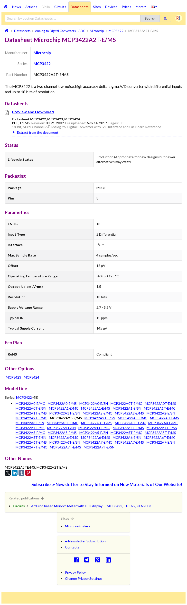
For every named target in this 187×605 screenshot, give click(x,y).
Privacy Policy (75, 572)
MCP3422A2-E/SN (161, 413)
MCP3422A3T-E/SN (130, 423)
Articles (31, 7)
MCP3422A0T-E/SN (31, 408)
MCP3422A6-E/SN (127, 437)
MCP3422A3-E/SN (30, 423)
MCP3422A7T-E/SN (99, 447)
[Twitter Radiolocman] (88, 559)
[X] (8, 473)
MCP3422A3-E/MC (132, 418)
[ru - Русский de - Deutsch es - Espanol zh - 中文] (154, 6)
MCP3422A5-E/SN (93, 433)
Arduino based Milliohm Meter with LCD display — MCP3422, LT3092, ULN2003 (91, 506)
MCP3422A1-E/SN (127, 408)
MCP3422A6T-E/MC (160, 437)
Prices (126, 7)
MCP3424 (31, 377)
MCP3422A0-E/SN (93, 403)
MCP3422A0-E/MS (62, 403)
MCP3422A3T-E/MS (96, 423)
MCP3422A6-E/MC (63, 437)
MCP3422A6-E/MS (95, 437)
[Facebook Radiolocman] (77, 559)
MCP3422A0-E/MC (30, 403)
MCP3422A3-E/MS (164, 418)
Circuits (60, 7)
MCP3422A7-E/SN (161, 442)
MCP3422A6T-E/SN (64, 442)
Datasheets (80, 7)
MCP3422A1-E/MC (63, 408)
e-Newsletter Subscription (85, 541)
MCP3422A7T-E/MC (31, 447)
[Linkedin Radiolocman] (109, 559)
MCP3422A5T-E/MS (160, 433)
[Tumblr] (21, 473)
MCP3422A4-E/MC (163, 423)
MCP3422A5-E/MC (30, 433)
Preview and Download (33, 111)
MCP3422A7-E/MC (97, 442)
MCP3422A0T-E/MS (160, 403)
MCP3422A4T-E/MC (94, 428)
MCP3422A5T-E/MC (126, 433)
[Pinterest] (28, 473)
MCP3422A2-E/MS (129, 413)
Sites (97, 7)
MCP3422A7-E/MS (129, 442)
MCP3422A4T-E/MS (128, 428)
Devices (111, 7)
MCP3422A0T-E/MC (126, 403)
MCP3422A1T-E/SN (64, 413)
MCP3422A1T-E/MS (31, 413)
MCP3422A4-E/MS (30, 428)
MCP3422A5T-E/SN (31, 437)
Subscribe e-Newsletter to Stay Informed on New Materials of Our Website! (106, 484)
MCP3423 (13, 377)
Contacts (72, 547)
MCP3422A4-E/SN (61, 428)
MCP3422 (42, 63)
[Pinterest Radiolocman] (99, 559)
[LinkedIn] (15, 473)
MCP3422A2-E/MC (97, 413)
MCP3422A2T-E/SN (99, 418)
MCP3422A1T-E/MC (160, 408)
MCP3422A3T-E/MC (62, 423)
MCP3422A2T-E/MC (31, 418)
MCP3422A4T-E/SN (162, 428)
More (142, 5)
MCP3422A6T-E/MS (31, 442)
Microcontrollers (77, 526)
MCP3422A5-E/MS (62, 433)
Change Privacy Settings (84, 578)
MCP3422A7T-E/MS (65, 447)
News (16, 7)
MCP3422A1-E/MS (95, 408)
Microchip (42, 52)
